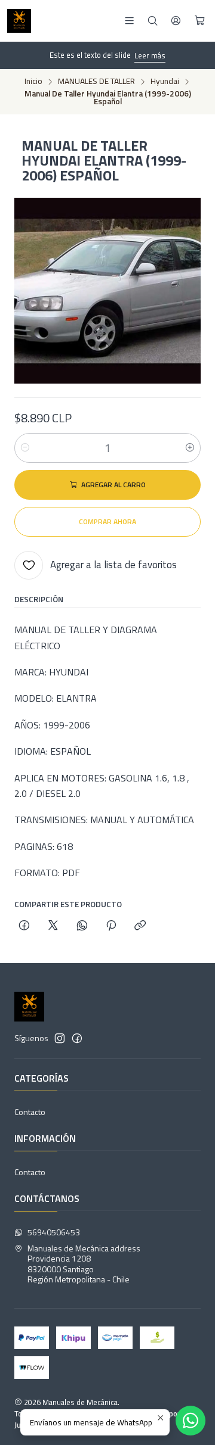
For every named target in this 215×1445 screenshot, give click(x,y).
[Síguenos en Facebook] (77, 1038)
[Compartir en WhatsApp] (82, 926)
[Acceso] (176, 20)
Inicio (33, 81)
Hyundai (164, 81)
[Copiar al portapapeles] (140, 926)
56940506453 (53, 1232)
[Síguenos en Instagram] (60, 1038)
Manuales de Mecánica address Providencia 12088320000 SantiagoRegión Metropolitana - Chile (83, 1264)
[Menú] (129, 20)
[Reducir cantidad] (25, 448)
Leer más (149, 55)
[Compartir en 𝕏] (53, 926)
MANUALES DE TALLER (96, 81)
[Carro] (200, 20)
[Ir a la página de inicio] (19, 21)
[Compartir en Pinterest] (111, 926)
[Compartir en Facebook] (24, 926)
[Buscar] (153, 20)
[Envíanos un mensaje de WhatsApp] (190, 1420)
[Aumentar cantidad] (190, 448)
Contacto (29, 1111)
